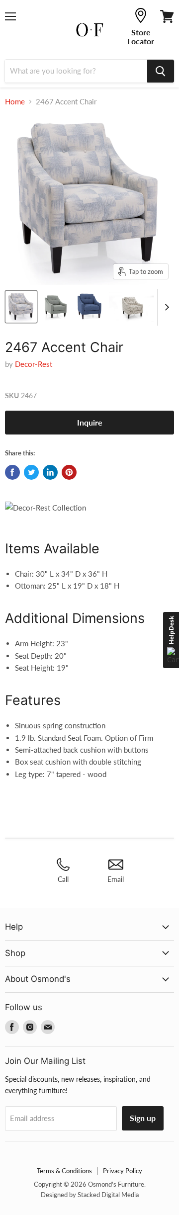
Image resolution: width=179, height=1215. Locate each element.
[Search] (160, 71)
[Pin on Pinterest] (69, 472)
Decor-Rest (33, 363)
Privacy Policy (122, 1171)
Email (115, 879)
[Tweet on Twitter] (31, 472)
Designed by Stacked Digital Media (90, 1195)
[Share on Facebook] (12, 472)
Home (15, 101)
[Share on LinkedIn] (50, 472)
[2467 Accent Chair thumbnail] (21, 307)
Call (63, 879)
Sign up (143, 1118)
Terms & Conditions (64, 1171)
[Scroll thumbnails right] (165, 307)
